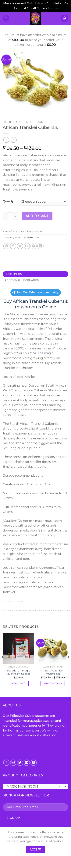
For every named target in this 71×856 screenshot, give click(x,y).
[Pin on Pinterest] (33, 246)
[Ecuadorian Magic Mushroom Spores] (18, 648)
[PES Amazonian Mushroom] (52, 648)
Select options (52, 683)
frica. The (36, 353)
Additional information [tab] (22, 280)
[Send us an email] (27, 763)
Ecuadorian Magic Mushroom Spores (18, 672)
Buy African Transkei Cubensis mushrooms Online (35, 304)
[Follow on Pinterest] (33, 763)
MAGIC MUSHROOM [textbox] (33, 786)
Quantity (8, 201)
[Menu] (6, 18)
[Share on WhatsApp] (6, 246)
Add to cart (37, 216)
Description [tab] (13, 274)
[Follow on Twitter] (20, 763)
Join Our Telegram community (37, 292)
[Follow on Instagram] (13, 763)
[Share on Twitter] (20, 246)
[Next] (68, 665)
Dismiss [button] (53, 8)
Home (7, 121)
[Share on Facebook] (13, 246)
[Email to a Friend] (27, 246)
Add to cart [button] (18, 683)
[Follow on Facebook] (6, 763)
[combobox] (35, 786)
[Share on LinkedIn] (40, 246)
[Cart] (64, 18)
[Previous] (3, 665)
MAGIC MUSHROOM (30, 121)
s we (33, 343)
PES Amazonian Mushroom (52, 672)
